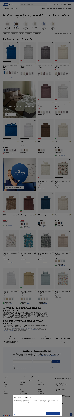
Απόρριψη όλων (38, 413)
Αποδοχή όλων (53, 413)
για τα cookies (31, 409)
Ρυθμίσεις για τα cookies (22, 413)
